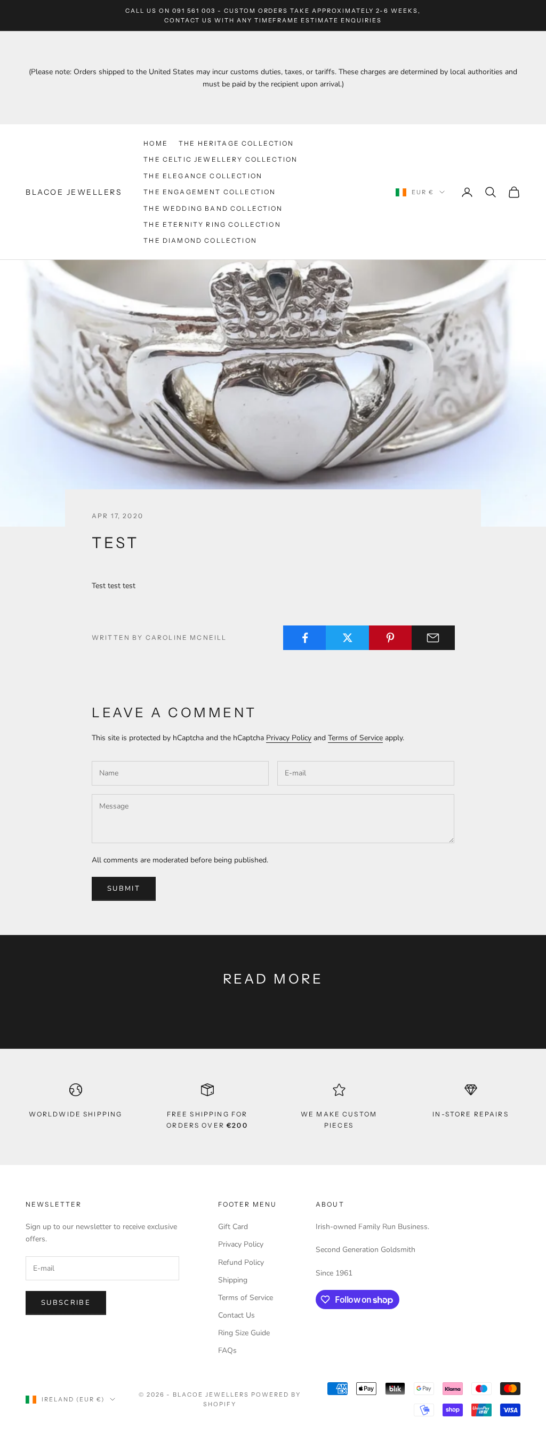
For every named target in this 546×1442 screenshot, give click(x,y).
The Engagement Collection (209, 192)
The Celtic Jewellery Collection (220, 159)
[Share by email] (433, 637)
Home (155, 143)
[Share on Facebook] (305, 637)
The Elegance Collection (202, 176)
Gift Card (233, 1227)
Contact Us (236, 1315)
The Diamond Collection (200, 240)
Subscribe (66, 1303)
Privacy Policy (288, 738)
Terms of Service (355, 738)
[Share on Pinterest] (391, 637)
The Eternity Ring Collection (211, 224)
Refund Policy (241, 1262)
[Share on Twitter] (347, 637)
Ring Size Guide (244, 1333)
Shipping (232, 1280)
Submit (123, 888)
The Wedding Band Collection (213, 208)
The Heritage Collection (236, 143)
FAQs (227, 1350)
